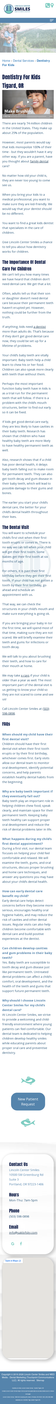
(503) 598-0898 (19, 1216)
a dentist (39, 327)
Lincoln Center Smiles (34, 1374)
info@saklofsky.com (23, 1233)
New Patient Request (28, 1101)
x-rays (25, 675)
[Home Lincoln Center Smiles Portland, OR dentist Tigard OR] (17, 8)
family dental (39, 161)
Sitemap (40, 1380)
